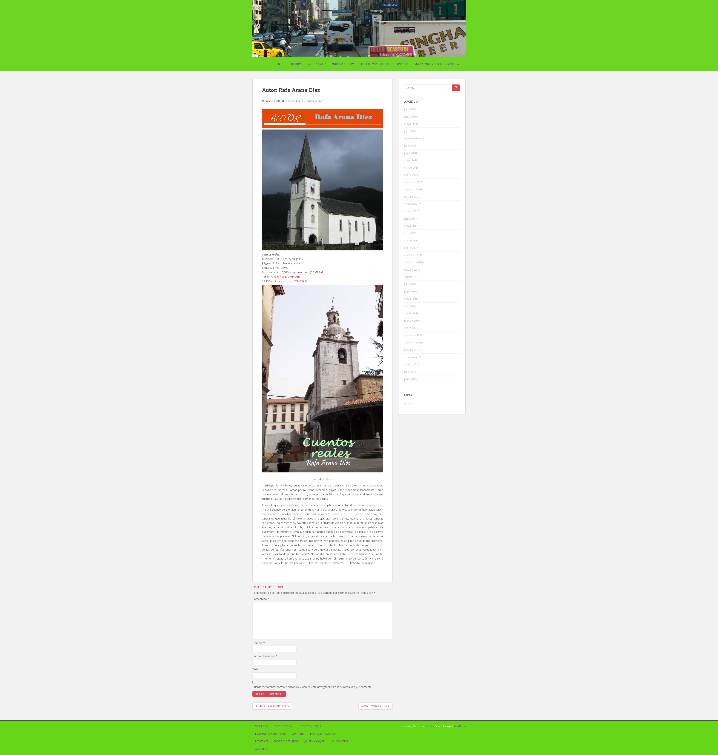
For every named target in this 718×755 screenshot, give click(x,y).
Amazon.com (301, 272)
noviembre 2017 (414, 189)
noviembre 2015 (414, 342)
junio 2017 (410, 218)
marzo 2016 (411, 313)
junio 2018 (410, 153)
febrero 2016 (412, 320)
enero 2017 (411, 247)
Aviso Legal (453, 64)
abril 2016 (410, 306)
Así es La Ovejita (317, 64)
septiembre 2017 (414, 204)
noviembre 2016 (414, 262)
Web (255, 669)
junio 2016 (410, 291)
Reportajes (261, 741)
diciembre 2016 (413, 255)
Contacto (402, 64)
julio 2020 (410, 109)
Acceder (409, 403)
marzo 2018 (411, 167)
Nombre (258, 643)
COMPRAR (317, 272)
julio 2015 (410, 371)
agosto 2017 (411, 211)
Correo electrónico (264, 656)
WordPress (460, 726)
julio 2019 (410, 131)
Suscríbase (296, 64)
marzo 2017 (411, 240)
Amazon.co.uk (283, 281)
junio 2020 (410, 116)
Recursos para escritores (375, 64)
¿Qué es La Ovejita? (314, 741)
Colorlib (429, 726)
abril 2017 (410, 233)
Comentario (260, 599)
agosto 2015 (411, 364)
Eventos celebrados (286, 741)
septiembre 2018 (414, 138)
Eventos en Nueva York (427, 64)
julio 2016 (410, 284)
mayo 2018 (411, 160)
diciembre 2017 (413, 182)
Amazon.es (277, 276)
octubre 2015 (412, 350)
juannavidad (293, 101)
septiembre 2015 (414, 357)
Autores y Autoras (343, 64)
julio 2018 (410, 145)
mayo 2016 (411, 299)
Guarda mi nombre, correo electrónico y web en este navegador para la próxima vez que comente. (312, 687)
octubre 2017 (412, 196)
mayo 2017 (411, 226)
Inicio (281, 64)
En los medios (340, 741)
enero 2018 (411, 175)
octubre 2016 (412, 269)
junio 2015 (410, 379)
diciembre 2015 (413, 335)
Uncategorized (315, 101)
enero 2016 (411, 328)
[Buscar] (456, 87)
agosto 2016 (411, 277)
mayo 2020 (411, 124)
